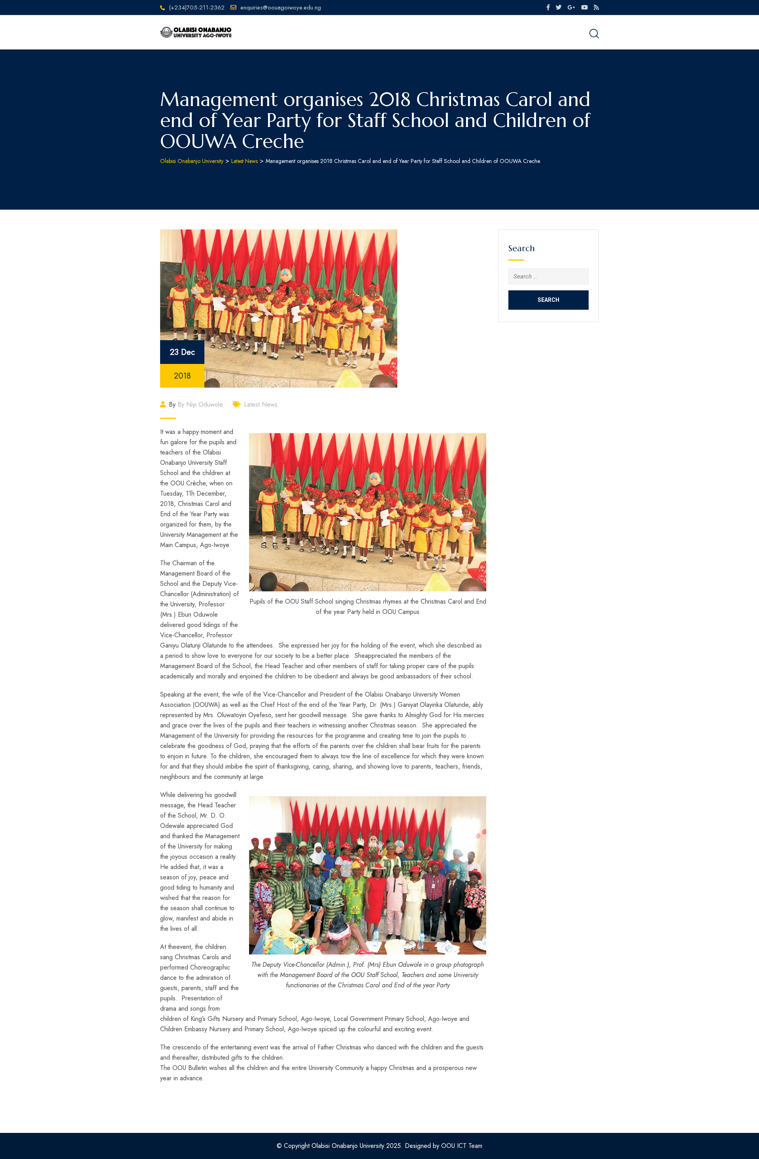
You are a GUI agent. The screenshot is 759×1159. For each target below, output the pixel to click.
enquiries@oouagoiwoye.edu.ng (280, 7)
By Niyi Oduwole (200, 404)
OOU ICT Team (461, 1145)
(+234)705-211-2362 (197, 7)
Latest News (261, 404)
